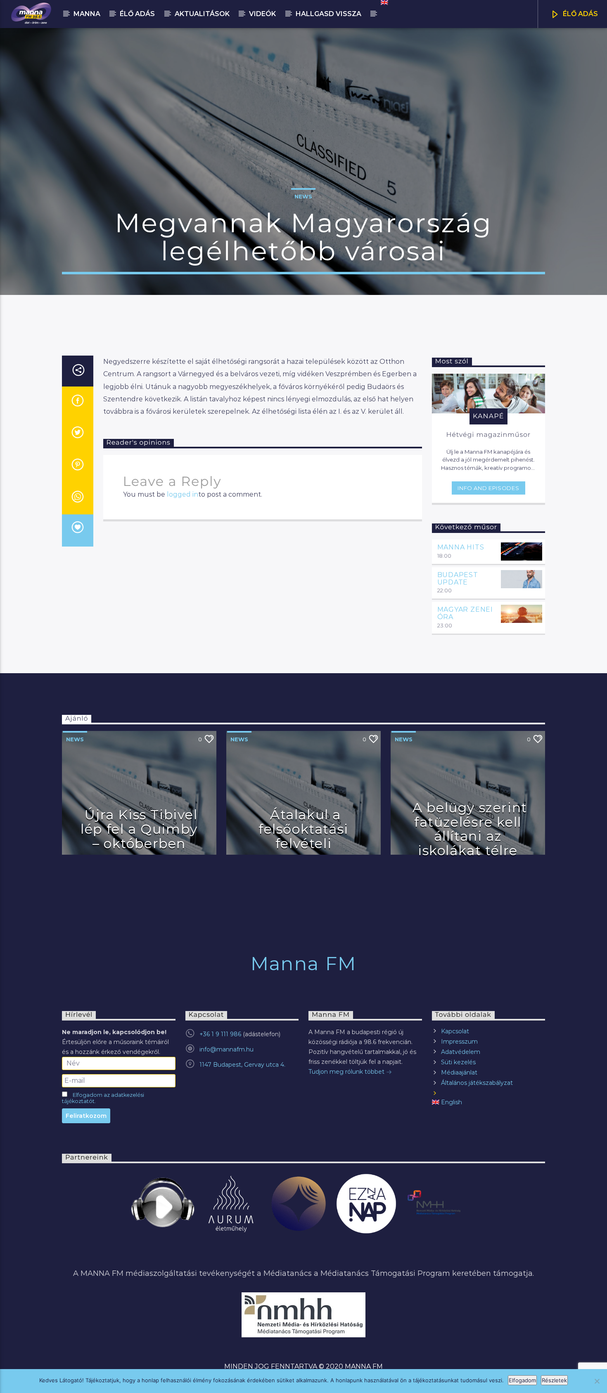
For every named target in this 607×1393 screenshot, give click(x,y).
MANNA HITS (460, 547)
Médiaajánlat (459, 1072)
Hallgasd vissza (328, 14)
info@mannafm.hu (226, 1049)
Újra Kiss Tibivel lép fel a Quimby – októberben (139, 828)
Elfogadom (522, 1380)
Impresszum (459, 1041)
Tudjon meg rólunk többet (347, 1071)
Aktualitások (202, 14)
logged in (182, 494)
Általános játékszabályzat (477, 1083)
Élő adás (137, 14)
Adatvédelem (460, 1052)
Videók (262, 14)
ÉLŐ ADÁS (579, 14)
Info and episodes (488, 488)
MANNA (87, 14)
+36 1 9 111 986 (220, 1034)
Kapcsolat (455, 1031)
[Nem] (597, 1381)
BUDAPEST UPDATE (457, 578)
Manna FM (303, 963)
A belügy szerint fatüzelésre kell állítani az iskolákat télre (470, 828)
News (303, 196)
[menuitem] (383, 2)
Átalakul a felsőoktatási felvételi (303, 828)
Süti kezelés (458, 1062)
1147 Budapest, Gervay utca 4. (242, 1064)
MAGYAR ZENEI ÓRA (465, 613)
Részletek (554, 1380)
